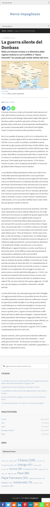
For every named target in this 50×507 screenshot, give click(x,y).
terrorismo (37, 483)
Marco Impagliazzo (25, 14)
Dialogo (25, 465)
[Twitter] (8, 108)
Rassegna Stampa (7, 430)
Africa (4, 461)
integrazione (43, 469)
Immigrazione (30, 469)
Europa (37, 465)
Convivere (40, 461)
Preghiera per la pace (37, 478)
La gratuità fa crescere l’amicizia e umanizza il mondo (20, 387)
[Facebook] (4, 108)
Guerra (15, 468)
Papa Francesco (14, 478)
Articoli (4, 94)
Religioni (6, 482)
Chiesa (26, 460)
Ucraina (12, 102)
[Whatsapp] (13, 108)
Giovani (4, 469)
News (3, 426)
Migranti (12, 474)
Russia (6, 102)
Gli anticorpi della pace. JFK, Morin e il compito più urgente (22, 403)
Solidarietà (22, 482)
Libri (2, 423)
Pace (23, 473)
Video (3, 434)
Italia (4, 474)
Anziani (13, 461)
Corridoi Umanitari (9, 465)
